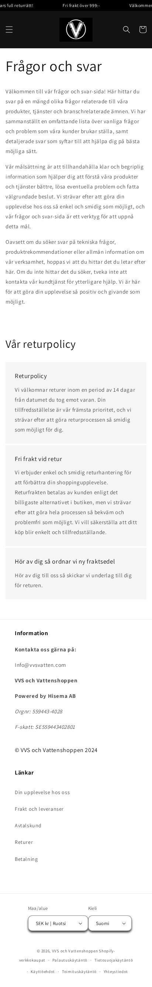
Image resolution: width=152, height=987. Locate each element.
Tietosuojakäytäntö (113, 960)
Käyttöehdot (43, 971)
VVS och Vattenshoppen (75, 950)
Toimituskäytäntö (79, 971)
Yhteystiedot (116, 971)
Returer (24, 842)
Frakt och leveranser (39, 809)
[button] (9, 29)
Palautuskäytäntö (69, 960)
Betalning (26, 859)
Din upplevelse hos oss (42, 792)
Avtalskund (28, 825)
